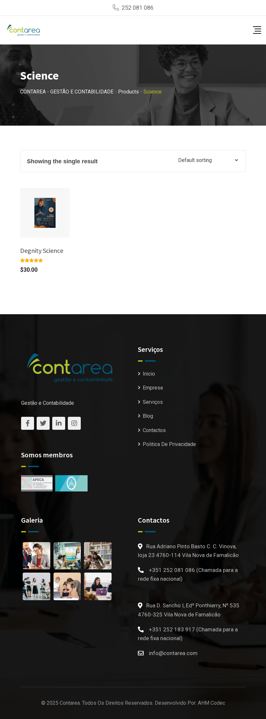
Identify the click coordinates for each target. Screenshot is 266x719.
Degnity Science (41, 250)
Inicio (149, 374)
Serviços (153, 402)
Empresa (153, 388)
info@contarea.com (173, 653)
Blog (148, 416)
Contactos (154, 430)
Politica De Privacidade (169, 444)
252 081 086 (137, 7)
